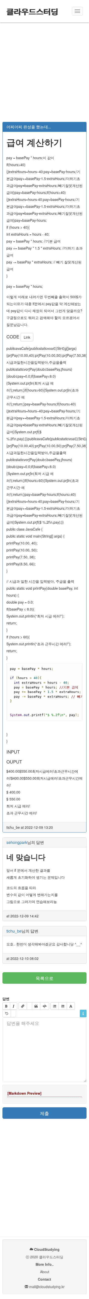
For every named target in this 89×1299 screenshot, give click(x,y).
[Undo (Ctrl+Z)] (6, 1013)
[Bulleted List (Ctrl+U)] (54, 1006)
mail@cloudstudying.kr (47, 1286)
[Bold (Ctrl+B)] (6, 1006)
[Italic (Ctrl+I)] (13, 1006)
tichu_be (14, 931)
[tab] (44, 127)
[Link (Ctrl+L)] (23, 1006)
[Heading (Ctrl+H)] (71, 1006)
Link (27, 337)
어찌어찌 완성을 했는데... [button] (28, 127)
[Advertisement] (44, 72)
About (44, 1271)
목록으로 (44, 978)
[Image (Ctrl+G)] (29, 1006)
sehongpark (16, 842)
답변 (5, 998)
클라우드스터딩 (32, 11)
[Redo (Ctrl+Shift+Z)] (13, 1013)
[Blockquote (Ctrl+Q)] (36, 1006)
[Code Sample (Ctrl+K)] (44, 1006)
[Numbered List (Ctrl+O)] (63, 1006)
